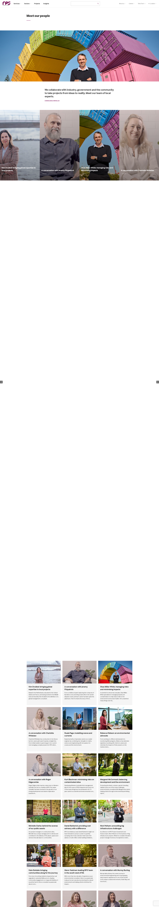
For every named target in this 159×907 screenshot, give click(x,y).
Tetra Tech (141, 3)
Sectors (26, 4)
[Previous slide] (1, 382)
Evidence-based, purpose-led (52, 100)
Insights (46, 4)
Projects (37, 4)
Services (17, 4)
